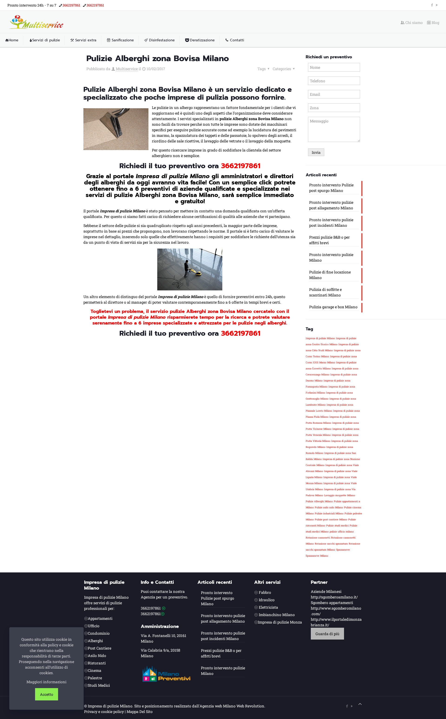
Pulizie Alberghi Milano (319, 501)
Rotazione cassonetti (318, 537)
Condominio (99, 633)
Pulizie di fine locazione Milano (330, 274)
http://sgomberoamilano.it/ (334, 596)
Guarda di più (327, 633)
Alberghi (95, 640)
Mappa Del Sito (140, 711)
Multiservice (127, 68)
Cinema (94, 670)
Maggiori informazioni (46, 681)
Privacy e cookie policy (104, 711)
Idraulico (267, 599)
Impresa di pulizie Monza (280, 622)
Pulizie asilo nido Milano (329, 507)
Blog (435, 22)
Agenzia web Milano (218, 705)
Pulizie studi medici (337, 525)
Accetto (46, 694)
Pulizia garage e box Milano (333, 306)
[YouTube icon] (437, 5)
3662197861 (71, 5)
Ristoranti (97, 662)
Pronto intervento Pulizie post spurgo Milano (331, 187)
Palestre (95, 677)
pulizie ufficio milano (342, 531)
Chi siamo (413, 22)
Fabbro (265, 592)
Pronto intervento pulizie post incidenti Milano (331, 222)
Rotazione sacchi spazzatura (331, 543)
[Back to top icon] (360, 704)
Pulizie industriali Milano (329, 513)
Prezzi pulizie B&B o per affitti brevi (329, 240)
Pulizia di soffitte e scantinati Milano (325, 292)
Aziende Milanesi (326, 591)
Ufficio (93, 625)
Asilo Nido (97, 655)
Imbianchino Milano (277, 614)
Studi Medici (99, 685)
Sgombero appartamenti (332, 602)
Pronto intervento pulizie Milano (331, 257)
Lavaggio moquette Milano (339, 495)
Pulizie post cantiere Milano (331, 519)
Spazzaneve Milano (317, 555)
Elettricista (268, 607)
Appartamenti (100, 618)
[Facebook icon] (432, 5)
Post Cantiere (99, 648)
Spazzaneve (343, 549)
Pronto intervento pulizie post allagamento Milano (331, 205)
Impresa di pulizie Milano (320, 338)
